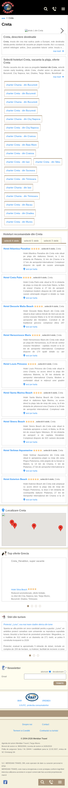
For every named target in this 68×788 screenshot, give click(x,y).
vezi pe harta (31, 269)
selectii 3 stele (51, 240)
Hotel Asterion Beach (15, 479)
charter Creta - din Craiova (20, 153)
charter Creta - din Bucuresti (21, 93)
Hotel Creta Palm (12, 277)
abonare (44, 672)
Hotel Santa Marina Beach (18, 392)
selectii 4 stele (11, 240)
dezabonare (58, 672)
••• (3, 18)
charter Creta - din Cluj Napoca (22, 127)
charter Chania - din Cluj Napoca (23, 119)
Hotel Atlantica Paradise (16, 248)
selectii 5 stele (31, 240)
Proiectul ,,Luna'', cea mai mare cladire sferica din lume (28, 624)
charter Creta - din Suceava (20, 170)
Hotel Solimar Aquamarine (18, 450)
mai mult (57, 51)
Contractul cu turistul (49, 731)
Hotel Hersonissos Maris (17, 335)
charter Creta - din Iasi (18, 162)
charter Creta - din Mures (19, 221)
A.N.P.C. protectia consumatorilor (34, 705)
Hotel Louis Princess (15, 364)
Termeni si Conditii (21, 731)
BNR (19, 701)
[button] (34, 526)
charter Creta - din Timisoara (21, 179)
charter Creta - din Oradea (20, 213)
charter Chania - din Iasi (18, 187)
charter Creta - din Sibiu (47, 162)
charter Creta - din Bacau (19, 204)
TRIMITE (60, 683)
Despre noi (27, 724)
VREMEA (46, 701)
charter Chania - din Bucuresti (21, 84)
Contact (45, 724)
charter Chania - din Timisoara (22, 196)
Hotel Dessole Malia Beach (18, 306)
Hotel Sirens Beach (14, 421)
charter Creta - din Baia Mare (21, 144)
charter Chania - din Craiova (21, 136)
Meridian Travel (11, 7)
